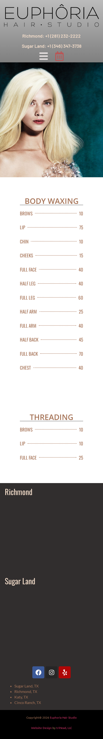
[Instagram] (51, 672)
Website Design (41, 728)
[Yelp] (65, 672)
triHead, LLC (64, 728)
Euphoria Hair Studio (63, 717)
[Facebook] (38, 672)
